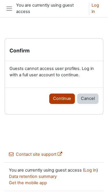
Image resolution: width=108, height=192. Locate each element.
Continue (62, 98)
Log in (95, 8)
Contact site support (36, 154)
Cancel (88, 98)
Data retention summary (33, 176)
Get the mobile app (28, 182)
